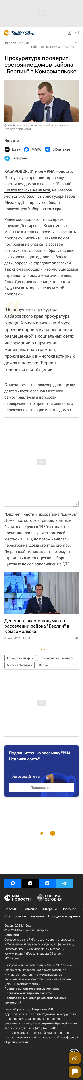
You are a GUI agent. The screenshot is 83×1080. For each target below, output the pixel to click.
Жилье (43, 665)
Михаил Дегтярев (19, 665)
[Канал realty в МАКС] (12, 883)
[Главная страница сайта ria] (5, 33)
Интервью (49, 909)
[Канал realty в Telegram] (64, 883)
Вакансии (11, 935)
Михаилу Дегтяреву (22, 202)
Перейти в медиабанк (18, 128)
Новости (10, 909)
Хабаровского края (46, 208)
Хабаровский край (20, 658)
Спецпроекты (15, 916)
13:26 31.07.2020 (16, 43)
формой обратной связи (59, 1023)
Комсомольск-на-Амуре (57, 658)
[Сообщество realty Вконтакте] (47, 883)
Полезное (69, 909)
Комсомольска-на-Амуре (27, 190)
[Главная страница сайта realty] (26, 33)
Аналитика (29, 909)
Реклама (37, 916)
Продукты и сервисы (64, 916)
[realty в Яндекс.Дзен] (30, 883)
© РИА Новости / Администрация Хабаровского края (36, 125)
